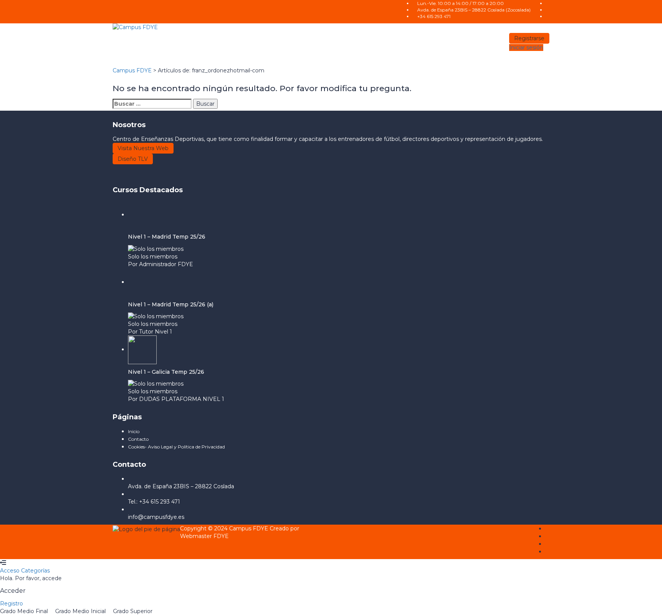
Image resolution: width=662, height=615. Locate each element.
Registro (11, 603)
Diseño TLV (133, 158)
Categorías (35, 570)
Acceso (10, 570)
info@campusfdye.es (156, 517)
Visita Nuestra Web (143, 148)
